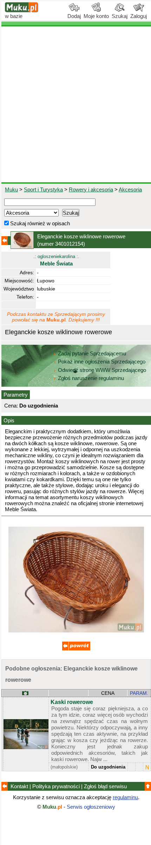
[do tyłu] (76, 648)
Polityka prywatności (56, 786)
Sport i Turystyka (43, 189)
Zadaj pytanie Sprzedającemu (92, 353)
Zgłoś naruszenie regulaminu (90, 378)
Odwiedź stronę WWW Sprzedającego (102, 370)
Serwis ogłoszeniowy (91, 807)
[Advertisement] (75, 104)
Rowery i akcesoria (91, 189)
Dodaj (74, 16)
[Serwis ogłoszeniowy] (22, 11)
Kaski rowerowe (72, 702)
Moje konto (96, 16)
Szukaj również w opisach (39, 223)
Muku (11, 189)
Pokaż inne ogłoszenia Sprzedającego (102, 362)
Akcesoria (130, 189)
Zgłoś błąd (105, 786)
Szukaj (119, 16)
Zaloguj (138, 16)
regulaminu (125, 797)
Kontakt (19, 786)
